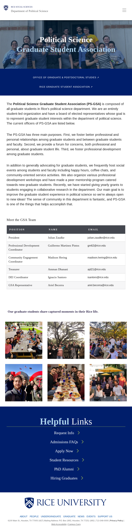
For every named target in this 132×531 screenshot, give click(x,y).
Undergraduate (51, 516)
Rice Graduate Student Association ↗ (66, 87)
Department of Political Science (29, 11)
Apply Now (64, 451)
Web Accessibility (58, 524)
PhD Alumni (64, 469)
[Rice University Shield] (6, 9)
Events (91, 516)
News (81, 516)
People (34, 516)
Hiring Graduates (64, 478)
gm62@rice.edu (97, 245)
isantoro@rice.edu (98, 277)
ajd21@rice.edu (97, 269)
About (24, 516)
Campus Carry (74, 524)
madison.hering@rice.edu (102, 257)
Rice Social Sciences (22, 7)
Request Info (64, 433)
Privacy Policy (116, 521)
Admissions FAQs (64, 442)
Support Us (105, 516)
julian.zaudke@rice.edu (101, 237)
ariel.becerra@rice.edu (101, 285)
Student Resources (64, 460)
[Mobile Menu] (124, 10)
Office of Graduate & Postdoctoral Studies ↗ (66, 77)
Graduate (69, 516)
